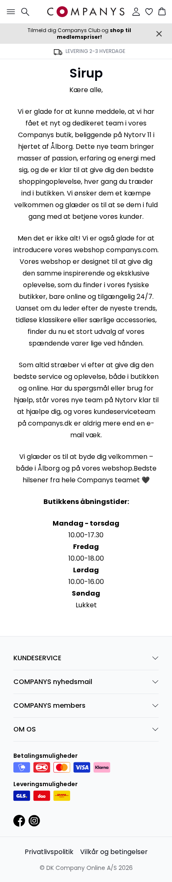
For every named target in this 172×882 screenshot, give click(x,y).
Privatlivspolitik (49, 852)
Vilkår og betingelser (114, 852)
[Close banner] (159, 34)
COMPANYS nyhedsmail (52, 682)
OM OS (24, 729)
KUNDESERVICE (37, 658)
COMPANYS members (49, 705)
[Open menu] (9, 12)
